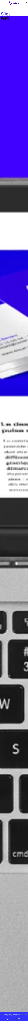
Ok (9, 1018)
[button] (26, 3)
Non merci (17, 1018)
